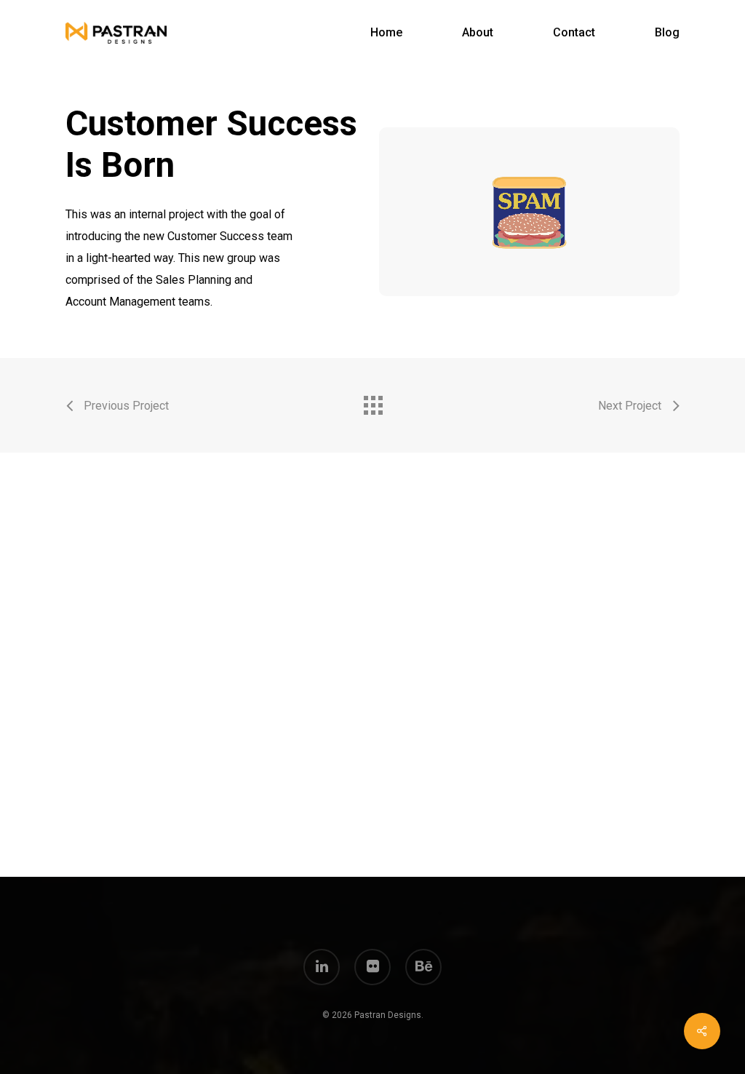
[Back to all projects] (372, 401)
